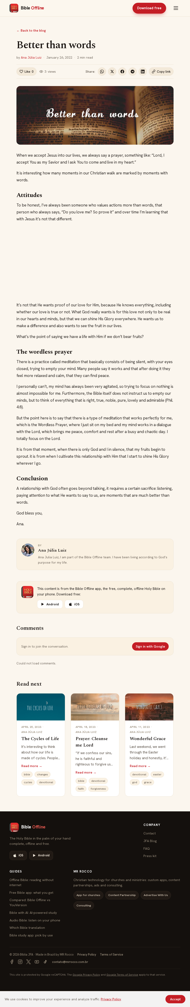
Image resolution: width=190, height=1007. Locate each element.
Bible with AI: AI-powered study (33, 912)
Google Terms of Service (122, 974)
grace (148, 782)
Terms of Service (111, 954)
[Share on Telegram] (132, 71)
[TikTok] (45, 961)
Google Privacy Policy (86, 974)
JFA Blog (150, 841)
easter (157, 774)
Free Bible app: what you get (31, 892)
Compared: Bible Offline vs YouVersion (30, 902)
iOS (76, 604)
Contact (149, 833)
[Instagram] (20, 961)
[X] (28, 961)
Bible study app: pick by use (31, 935)
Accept (175, 999)
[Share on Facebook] (122, 71)
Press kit (149, 856)
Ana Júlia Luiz (31, 57)
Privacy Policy (86, 954)
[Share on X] (112, 71)
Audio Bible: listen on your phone (35, 920)
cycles (28, 782)
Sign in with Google (150, 646)
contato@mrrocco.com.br (70, 962)
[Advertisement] (95, 262)
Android (52, 604)
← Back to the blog (31, 30)
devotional (46, 782)
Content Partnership (122, 895)
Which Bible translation (27, 927)
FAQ (146, 848)
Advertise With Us (156, 895)
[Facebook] (12, 961)
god (134, 782)
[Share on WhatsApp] (102, 71)
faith (81, 789)
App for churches (88, 895)
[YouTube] (37, 961)
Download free (149, 8)
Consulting (83, 905)
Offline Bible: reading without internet (32, 882)
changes (42, 774)
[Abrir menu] (175, 8)
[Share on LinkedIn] (143, 71)
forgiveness (98, 789)
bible (27, 774)
